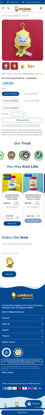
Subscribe (9, 274)
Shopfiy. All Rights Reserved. (31, 383)
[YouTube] (5, 377)
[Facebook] (3, 377)
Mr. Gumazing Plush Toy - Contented (18, 16)
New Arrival (13, 2)
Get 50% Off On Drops (31, 2)
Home (3, 16)
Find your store (22, 120)
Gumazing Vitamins (14, 383)
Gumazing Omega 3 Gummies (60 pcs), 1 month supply (12, 197)
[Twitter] (7, 377)
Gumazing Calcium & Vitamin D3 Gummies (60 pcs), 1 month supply (33, 197)
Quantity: (5, 113)
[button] (3, 8)
